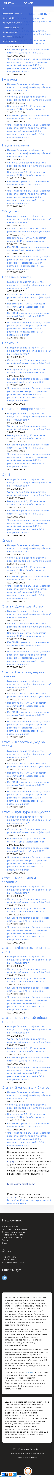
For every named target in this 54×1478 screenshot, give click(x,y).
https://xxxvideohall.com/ (20, 1184)
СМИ (6, 474)
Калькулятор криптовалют (15, 1229)
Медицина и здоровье (12, 13)
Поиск (28, 3)
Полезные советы (16, 277)
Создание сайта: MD (27, 1457)
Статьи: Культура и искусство (26, 812)
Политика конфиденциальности (27, 1453)
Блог (5, 9)
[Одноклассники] (10, 1474)
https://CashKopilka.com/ (20, 1200)
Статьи (9, 3)
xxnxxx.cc (12, 1197)
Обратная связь (10, 1259)
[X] (6, 1474)
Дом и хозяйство (10, 32)
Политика (10, 343)
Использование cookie (13, 1262)
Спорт (7, 540)
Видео (5, 1240)
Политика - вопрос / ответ (23, 409)
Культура (9, 79)
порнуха (12, 1161)
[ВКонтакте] (3, 1474)
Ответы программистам (13, 1232)
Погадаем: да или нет (12, 1237)
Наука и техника (10, 41)
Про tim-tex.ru (9, 1257)
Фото (4, 1243)
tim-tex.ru (29, 1372)
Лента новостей (10, 1226)
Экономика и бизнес (11, 27)
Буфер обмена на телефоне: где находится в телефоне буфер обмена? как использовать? (29, 87)
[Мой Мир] (14, 1474)
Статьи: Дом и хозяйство (22, 606)
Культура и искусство (12, 23)
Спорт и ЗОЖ (8, 18)
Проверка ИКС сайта (12, 1235)
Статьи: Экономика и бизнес (25, 1087)
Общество (7, 37)
